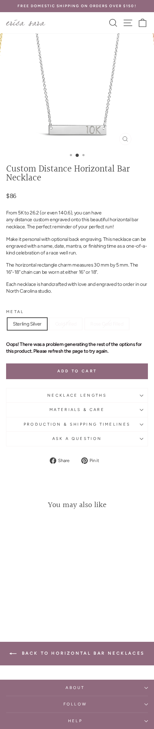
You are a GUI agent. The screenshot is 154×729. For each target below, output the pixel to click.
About (75, 687)
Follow (75, 704)
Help (75, 721)
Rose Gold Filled (106, 324)
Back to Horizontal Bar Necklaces (82, 653)
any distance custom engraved (38, 219)
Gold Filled (66, 324)
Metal (15, 311)
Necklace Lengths (77, 395)
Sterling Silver (27, 324)
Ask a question (77, 438)
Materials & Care (77, 409)
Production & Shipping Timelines (77, 424)
